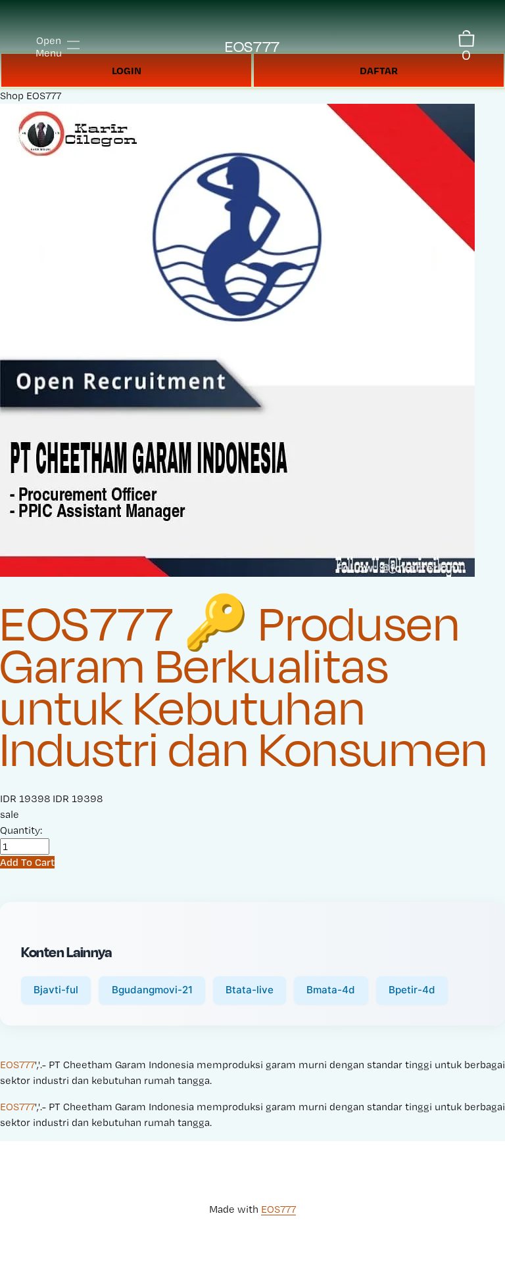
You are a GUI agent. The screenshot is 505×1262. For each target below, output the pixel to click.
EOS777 (252, 46)
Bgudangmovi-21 (152, 989)
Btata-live (250, 989)
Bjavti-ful (56, 989)
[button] (27, 862)
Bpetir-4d (412, 989)
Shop (12, 95)
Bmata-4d (330, 989)
